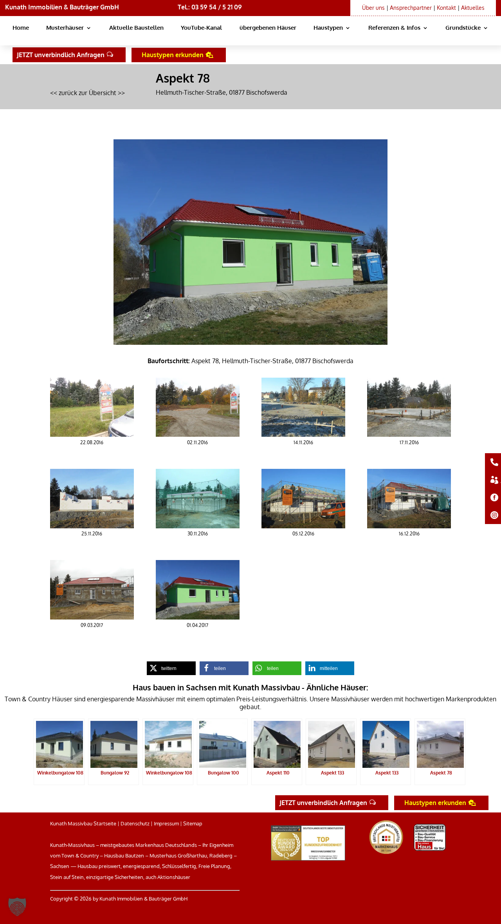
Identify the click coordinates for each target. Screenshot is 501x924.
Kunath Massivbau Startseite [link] (83, 823)
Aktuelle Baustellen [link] (136, 28)
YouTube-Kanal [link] (201, 28)
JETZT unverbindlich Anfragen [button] (61, 55)
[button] (17, 907)
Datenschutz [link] (135, 823)
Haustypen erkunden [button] (173, 55)
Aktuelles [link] (473, 7)
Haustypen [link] (328, 28)
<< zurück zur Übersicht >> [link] (87, 93)
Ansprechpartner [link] (411, 7)
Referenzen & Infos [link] (394, 28)
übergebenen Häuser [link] (268, 28)
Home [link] (21, 28)
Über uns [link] (373, 7)
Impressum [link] (166, 823)
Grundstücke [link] (463, 28)
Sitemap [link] (192, 823)
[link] (92, 434)
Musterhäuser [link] (65, 28)
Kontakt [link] (446, 7)
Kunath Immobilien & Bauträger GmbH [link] (62, 7)
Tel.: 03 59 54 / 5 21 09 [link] (210, 7)
